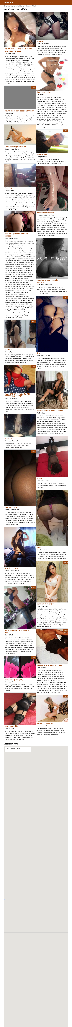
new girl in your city (45, 604)
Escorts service (9, 6)
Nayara (40, 478)
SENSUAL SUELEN (45, 723)
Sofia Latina (10, 438)
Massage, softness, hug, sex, (50, 665)
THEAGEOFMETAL (9, 2)
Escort (40, 41)
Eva (38, 353)
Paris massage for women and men (18, 631)
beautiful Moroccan (45, 213)
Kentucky (28, 6)
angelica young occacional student (48, 281)
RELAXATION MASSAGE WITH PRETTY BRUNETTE (18, 395)
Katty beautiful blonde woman (50, 411)
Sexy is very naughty (14, 680)
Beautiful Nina (11, 507)
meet (39, 547)
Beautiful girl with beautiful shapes (16, 235)
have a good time (12, 726)
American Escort (12, 568)
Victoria (8, 349)
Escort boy (42, 154)
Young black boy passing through (19, 111)
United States (19, 6)
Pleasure (8, 188)
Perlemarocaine (44, 92)
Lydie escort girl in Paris (15, 147)
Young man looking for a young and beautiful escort (18, 50)
